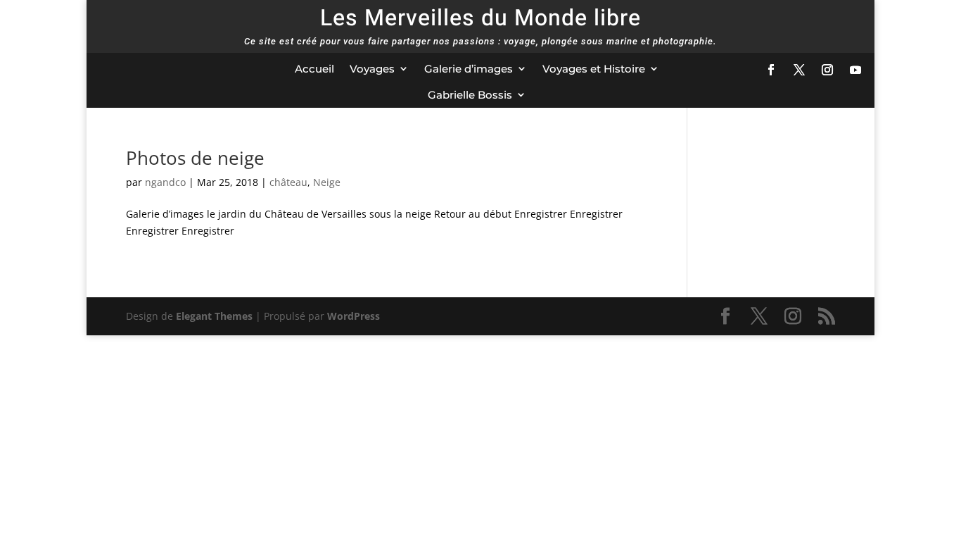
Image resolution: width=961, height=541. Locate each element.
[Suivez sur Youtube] (855, 69)
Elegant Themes (214, 316)
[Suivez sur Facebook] (771, 69)
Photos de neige (195, 157)
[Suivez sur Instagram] (827, 69)
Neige (327, 182)
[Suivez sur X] (799, 69)
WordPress (353, 316)
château (288, 182)
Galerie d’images (468, 68)
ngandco (165, 182)
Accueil (314, 68)
